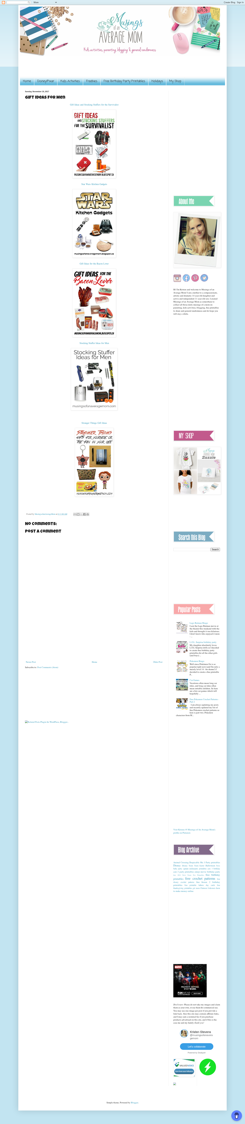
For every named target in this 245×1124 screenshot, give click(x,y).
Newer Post (31, 661)
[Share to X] (81, 514)
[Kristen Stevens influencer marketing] (184, 1036)
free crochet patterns (200, 878)
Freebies (91, 81)
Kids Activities (70, 81)
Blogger (134, 1102)
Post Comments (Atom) (47, 667)
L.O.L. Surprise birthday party (203, 642)
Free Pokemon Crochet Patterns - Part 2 (204, 700)
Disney (177, 865)
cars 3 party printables (183, 871)
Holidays (157, 81)
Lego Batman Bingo (199, 622)
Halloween (210, 865)
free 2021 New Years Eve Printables (188, 875)
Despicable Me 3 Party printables (204, 862)
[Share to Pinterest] (87, 514)
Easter (202, 865)
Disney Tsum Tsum (190, 865)
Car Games (194, 680)
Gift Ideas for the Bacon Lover (94, 263)
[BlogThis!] (78, 514)
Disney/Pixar (45, 81)
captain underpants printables (195, 868)
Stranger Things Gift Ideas (94, 422)
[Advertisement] (85, 68)
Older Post (157, 661)
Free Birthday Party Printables (124, 81)
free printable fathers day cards (199, 885)
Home (27, 81)
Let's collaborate (197, 1046)
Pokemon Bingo (197, 661)
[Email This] (75, 514)
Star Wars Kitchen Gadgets (94, 184)
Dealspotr (202, 1052)
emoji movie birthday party (207, 871)
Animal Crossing (181, 862)
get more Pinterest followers (204, 888)
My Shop (175, 81)
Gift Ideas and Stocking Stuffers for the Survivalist (94, 104)
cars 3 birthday (214, 868)
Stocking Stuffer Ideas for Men (94, 343)
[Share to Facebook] (84, 514)
